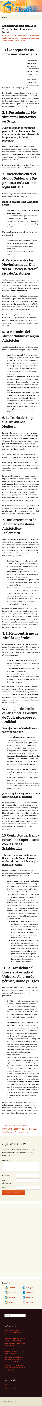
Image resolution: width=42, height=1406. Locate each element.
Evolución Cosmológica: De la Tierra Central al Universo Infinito (14, 1332)
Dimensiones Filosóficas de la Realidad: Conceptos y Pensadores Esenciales (14, 1351)
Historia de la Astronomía (10, 40)
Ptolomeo (23, 40)
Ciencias (12, 1288)
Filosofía (29, 1297)
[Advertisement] (14, 71)
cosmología (14, 38)
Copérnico (5, 38)
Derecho (12, 1302)
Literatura (30, 1292)
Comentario (7, 1160)
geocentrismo (23, 38)
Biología (29, 1288)
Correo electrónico (7, 1181)
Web (4, 1187)
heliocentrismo (34, 38)
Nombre (6, 1175)
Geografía (12, 1292)
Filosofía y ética (22, 36)
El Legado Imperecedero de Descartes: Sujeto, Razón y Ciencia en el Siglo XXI (13, 1359)
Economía (30, 1302)
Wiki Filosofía (8, 1401)
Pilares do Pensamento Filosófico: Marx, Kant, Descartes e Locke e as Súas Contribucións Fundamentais (19, 1128)
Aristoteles (35, 36)
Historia (12, 1297)
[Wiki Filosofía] (21, 7)
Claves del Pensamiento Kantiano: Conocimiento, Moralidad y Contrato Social (14, 1367)
